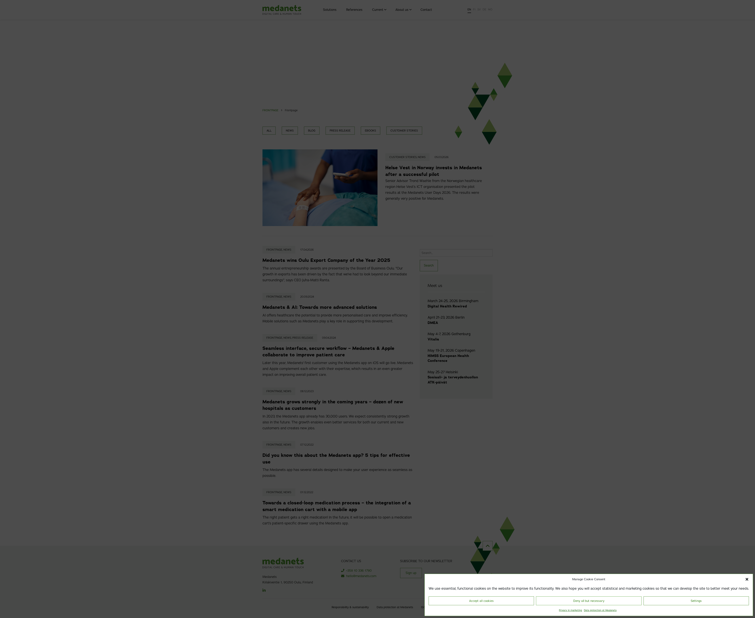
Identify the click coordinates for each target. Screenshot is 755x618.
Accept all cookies (481, 601)
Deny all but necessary (588, 601)
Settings (696, 601)
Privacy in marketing (570, 610)
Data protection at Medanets (600, 610)
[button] (747, 579)
